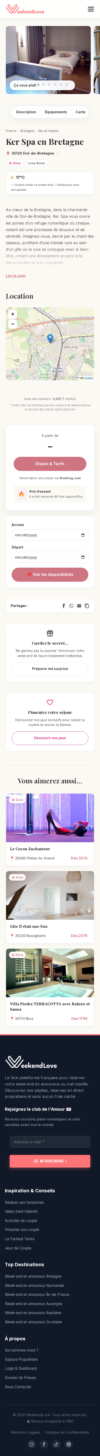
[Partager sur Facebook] (63, 605)
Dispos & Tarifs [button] (50, 463)
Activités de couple (21, 1220)
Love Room (36, 163)
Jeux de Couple (18, 1248)
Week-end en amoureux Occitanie (33, 1322)
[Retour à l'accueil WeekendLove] (50, 1062)
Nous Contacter (18, 1387)
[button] (50, 339)
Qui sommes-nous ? (21, 1350)
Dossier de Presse (20, 1377)
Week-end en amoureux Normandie (34, 1285)
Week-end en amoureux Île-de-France (37, 1294)
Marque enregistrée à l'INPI (52, 1421)
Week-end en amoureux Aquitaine (33, 1312)
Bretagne (27, 131)
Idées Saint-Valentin (21, 1211)
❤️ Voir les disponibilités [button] (50, 574)
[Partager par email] (79, 605)
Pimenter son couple (22, 1229)
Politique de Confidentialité (67, 1432)
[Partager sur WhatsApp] (71, 605)
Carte (80, 112)
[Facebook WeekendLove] (44, 1444)
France (11, 131)
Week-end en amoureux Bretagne (33, 1276)
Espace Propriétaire (21, 1359)
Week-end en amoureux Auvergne (33, 1303)
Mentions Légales (25, 1432)
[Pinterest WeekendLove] (68, 1444)
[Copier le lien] (86, 605)
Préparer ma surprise (50, 669)
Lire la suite (15, 276)
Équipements (56, 112)
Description (26, 112)
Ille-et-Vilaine (48, 131)
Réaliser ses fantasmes (24, 1202)
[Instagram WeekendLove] (31, 1444)
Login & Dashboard (21, 1368)
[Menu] (91, 9)
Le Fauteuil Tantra (19, 1239)
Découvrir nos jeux (50, 738)
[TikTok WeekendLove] (56, 1444)
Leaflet (88, 378)
